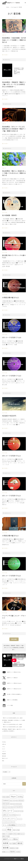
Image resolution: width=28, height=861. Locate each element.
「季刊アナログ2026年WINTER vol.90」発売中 (12, 726)
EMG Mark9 (6, 804)
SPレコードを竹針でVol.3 (11, 495)
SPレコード (8, 811)
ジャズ (13, 822)
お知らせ (4, 123)
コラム (3, 746)
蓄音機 (5, 848)
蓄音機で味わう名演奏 (14, 848)
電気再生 (12, 851)
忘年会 (14, 834)
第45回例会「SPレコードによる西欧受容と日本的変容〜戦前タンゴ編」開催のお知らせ (14, 129)
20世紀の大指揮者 (6, 796)
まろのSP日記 (13, 815)
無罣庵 (5, 843)
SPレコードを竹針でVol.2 (11, 576)
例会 (9, 829)
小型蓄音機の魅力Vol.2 (10, 297)
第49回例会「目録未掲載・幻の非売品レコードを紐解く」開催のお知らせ (14, 40)
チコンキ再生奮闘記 (9, 825)
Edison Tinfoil (12, 800)
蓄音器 (20, 843)
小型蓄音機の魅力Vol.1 (10, 535)
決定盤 (8, 836)
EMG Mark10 (13, 803)
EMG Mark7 (21, 800)
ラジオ (4, 830)
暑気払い (4, 836)
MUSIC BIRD (10, 807)
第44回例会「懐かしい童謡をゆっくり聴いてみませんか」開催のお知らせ (14, 173)
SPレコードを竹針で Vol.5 (11, 376)
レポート (4, 751)
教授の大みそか (21, 833)
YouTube (4, 79)
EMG (17, 800)
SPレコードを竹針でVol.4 (11, 456)
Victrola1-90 (16, 811)
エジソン (18, 815)
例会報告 (10, 79)
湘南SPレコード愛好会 (10, 839)
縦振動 (14, 843)
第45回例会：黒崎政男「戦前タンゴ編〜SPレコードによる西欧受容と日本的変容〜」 (14, 84)
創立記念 (4, 756)
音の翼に (18, 851)
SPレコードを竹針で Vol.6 (11, 337)
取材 (14, 830)
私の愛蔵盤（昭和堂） (10, 215)
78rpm (13, 796)
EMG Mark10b (18, 803)
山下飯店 (17, 830)
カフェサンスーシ (9, 819)
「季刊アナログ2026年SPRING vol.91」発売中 (12, 724)
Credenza (6, 800)
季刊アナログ (5, 758)
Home (7, 7)
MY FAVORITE (18, 807)
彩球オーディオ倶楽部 (7, 833)
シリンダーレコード (7, 822)
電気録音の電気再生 (9, 416)
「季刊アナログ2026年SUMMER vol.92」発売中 (12, 718)
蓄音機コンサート (6, 851)
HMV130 (5, 807)
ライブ (3, 748)
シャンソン (20, 819)
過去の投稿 (14, 639)
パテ (19, 825)
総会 (3, 760)
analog (20, 797)
